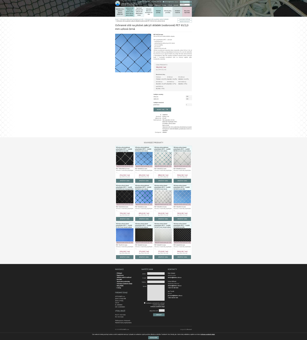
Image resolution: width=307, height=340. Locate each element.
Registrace (157, 5)
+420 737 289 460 (144, 1)
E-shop (164, 5)
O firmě (170, 5)
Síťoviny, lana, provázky (167, 12)
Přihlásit (150, 5)
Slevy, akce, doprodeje (187, 12)
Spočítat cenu (125, 181)
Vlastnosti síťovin (184, 19)
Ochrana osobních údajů (124, 283)
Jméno (144, 274)
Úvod (116, 19)
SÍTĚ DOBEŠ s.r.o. (124, 329)
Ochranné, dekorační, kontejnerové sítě (148, 11)
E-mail (144, 278)
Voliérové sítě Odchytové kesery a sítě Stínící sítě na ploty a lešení (129, 11)
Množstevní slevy (185, 21)
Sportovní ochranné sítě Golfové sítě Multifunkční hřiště (139, 11)
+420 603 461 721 (156, 1)
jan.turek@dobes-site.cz (175, 296)
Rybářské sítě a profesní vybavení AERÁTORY (120, 11)
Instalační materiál (177, 12)
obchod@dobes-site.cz (171, 2)
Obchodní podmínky (123, 281)
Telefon (144, 282)
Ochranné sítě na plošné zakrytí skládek (156, 19)
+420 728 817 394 (173, 298)
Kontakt (176, 5)
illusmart (189, 329)
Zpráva (144, 286)
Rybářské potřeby (158, 12)
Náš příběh (120, 286)
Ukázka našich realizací (124, 277)
